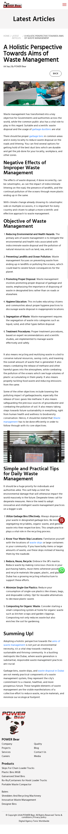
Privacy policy (39, 817)
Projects (6, 748)
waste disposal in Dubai (51, 670)
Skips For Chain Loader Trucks (18, 768)
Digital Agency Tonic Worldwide (34, 821)
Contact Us (40, 752)
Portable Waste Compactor (16, 784)
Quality (38, 744)
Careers (6, 756)
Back (55, 74)
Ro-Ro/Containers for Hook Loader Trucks (24, 780)
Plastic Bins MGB (11, 772)
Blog (36, 748)
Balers (5, 791)
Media (37, 756)
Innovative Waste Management (19, 800)
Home (6, 36)
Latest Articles (16, 37)
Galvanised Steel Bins (13, 776)
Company (7, 744)
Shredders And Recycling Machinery (21, 796)
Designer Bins (9, 804)
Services (6, 752)
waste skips (36, 542)
